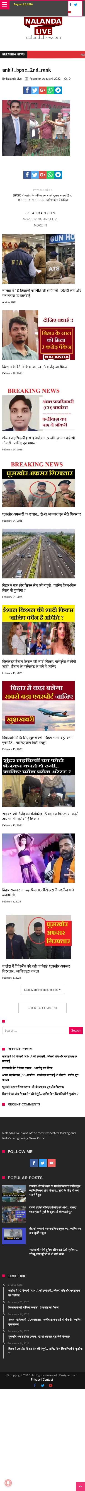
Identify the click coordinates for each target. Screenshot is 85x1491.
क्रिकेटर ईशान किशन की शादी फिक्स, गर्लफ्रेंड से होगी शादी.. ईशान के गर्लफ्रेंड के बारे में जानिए (39, 664)
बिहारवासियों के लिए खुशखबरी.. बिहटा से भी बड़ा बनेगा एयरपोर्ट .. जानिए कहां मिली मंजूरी (37, 740)
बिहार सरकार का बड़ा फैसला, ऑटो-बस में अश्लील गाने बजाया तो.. (38, 892)
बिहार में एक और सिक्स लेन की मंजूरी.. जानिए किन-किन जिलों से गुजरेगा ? (39, 588)
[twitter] (35, 90)
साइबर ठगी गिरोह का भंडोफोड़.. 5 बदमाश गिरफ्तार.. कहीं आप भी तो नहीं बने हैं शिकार (40, 816)
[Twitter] (75, 5)
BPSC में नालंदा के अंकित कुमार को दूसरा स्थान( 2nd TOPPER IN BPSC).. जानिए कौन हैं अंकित (42, 195)
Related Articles (41, 213)
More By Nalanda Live (41, 219)
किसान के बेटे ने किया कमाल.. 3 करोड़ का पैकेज (35, 367)
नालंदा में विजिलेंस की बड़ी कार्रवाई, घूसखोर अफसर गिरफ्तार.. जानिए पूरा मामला (36, 968)
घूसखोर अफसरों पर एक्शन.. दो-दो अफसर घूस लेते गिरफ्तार (41, 514)
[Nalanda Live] (42, 21)
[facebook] (27, 90)
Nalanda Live (14, 79)
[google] (42, 90)
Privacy (36, 1379)
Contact (48, 1379)
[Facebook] (70, 5)
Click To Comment (42, 1008)
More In (41, 225)
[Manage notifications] (8, 1482)
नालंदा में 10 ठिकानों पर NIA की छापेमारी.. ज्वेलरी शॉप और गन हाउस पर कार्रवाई (41, 293)
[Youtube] (69, 12)
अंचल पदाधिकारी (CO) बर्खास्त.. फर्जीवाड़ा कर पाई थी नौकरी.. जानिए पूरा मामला (38, 440)
